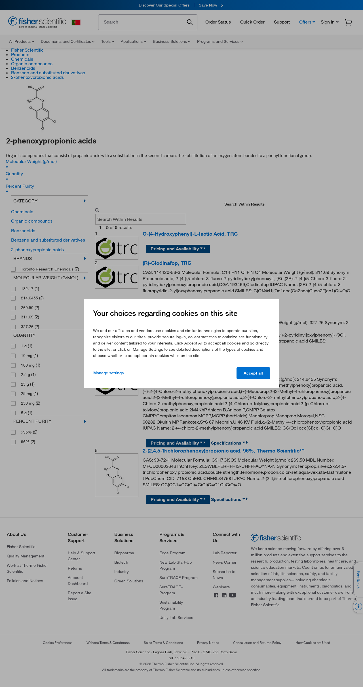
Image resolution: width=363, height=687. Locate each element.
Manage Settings (108, 372)
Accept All (253, 373)
